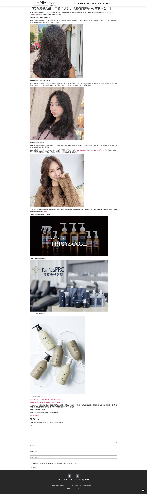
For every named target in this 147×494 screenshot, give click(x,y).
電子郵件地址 (34, 451)
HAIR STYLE (81, 3)
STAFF (74, 3)
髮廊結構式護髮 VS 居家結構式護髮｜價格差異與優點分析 (46, 399)
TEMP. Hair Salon (81, 150)
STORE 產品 (106, 3)
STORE (86, 480)
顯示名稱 (33, 445)
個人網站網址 (33, 457)
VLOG (99, 3)
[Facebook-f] (69, 476)
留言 (31, 425)
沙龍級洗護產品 (99, 150)
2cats (78, 488)
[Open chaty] (143, 490)
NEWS (94, 3)
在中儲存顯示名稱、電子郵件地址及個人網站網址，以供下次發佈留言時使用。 (54, 463)
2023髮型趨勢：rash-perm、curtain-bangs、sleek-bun (45, 402)
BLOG (88, 3)
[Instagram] (77, 476)
